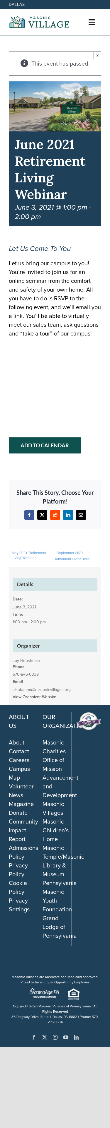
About (16, 742)
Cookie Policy (18, 887)
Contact (19, 751)
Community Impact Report (23, 830)
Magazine (21, 804)
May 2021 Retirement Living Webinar (29, 555)
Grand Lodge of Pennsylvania (60, 927)
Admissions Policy (23, 852)
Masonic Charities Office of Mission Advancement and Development (60, 769)
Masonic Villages (53, 808)
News (16, 795)
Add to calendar (45, 445)
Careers (19, 760)
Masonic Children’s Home (56, 830)
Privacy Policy (18, 870)
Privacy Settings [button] (19, 905)
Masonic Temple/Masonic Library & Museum (63, 861)
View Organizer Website (34, 697)
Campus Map (19, 773)
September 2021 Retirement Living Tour (71, 555)
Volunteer (21, 786)
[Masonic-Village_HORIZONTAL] (39, 19)
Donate (18, 812)
